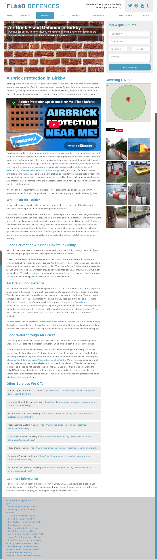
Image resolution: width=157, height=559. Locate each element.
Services (45, 15)
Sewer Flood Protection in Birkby (24, 537)
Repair (146, 15)
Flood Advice (125, 15)
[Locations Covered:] (5, 3)
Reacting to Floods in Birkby (21, 509)
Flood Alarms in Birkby (19, 525)
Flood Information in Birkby (19, 552)
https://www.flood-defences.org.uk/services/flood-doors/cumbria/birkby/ (65, 448)
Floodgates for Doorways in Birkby (25, 522)
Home (9, 15)
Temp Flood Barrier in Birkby (22, 515)
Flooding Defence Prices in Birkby (22, 543)
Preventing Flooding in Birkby (22, 506)
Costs (61, 15)
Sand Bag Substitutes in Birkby (23, 528)
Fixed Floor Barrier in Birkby (21, 519)
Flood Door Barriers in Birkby (22, 531)
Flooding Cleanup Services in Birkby (23, 555)
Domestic (76, 15)
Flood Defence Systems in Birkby (22, 500)
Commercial (99, 15)
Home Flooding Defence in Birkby (22, 546)
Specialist (26, 15)
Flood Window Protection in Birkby (24, 540)
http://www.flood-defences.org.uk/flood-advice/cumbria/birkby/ (36, 360)
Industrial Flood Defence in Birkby (22, 549)
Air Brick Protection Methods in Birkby (26, 534)
